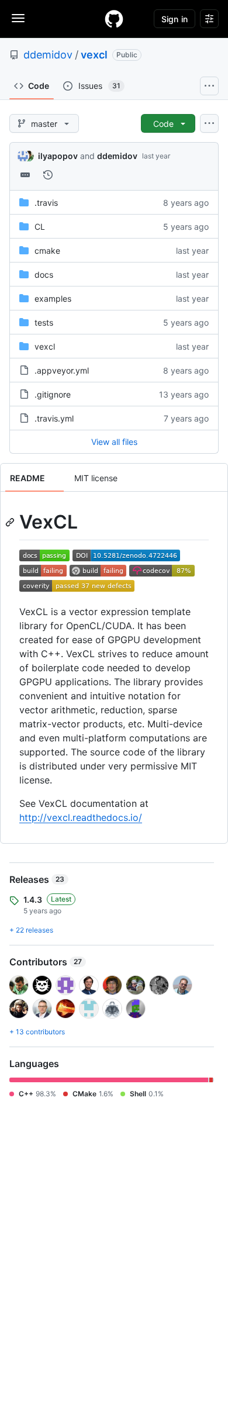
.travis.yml (54, 418)
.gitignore (52, 394)
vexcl (94, 55)
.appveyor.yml (61, 370)
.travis (46, 203)
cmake (47, 251)
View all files (114, 442)
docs (43, 274)
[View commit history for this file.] (48, 175)
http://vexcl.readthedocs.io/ (80, 817)
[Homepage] (114, 18)
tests (43, 322)
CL (39, 227)
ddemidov (47, 55)
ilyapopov (58, 156)
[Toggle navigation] (18, 18)
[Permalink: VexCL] (11, 522)
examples (52, 298)
